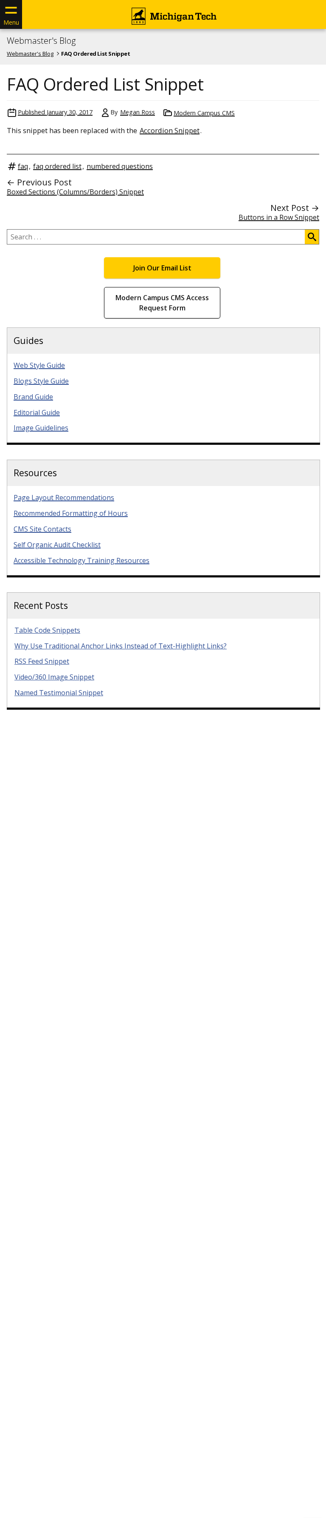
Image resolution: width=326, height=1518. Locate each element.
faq (23, 166)
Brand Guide (33, 396)
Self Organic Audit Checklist (57, 544)
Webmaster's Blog (41, 41)
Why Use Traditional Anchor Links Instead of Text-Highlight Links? (120, 646)
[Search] (312, 237)
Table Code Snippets (47, 630)
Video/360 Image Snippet (54, 677)
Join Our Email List (162, 268)
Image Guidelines (41, 427)
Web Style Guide (39, 365)
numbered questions (120, 166)
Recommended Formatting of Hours (71, 513)
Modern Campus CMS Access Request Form (162, 303)
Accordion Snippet (170, 130)
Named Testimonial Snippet (58, 692)
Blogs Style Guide (41, 381)
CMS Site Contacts (42, 529)
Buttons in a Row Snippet (279, 217)
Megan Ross (137, 112)
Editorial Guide (37, 412)
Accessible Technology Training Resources (81, 560)
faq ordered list (57, 166)
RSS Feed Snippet (41, 661)
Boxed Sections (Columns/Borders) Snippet (75, 191)
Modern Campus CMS (204, 113)
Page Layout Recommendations (64, 497)
